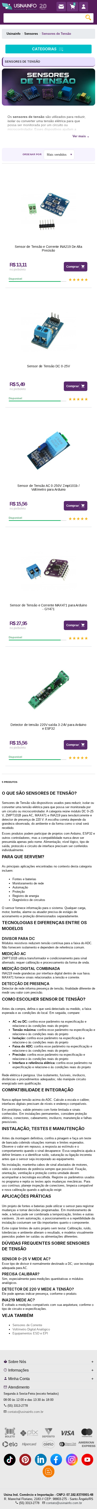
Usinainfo (13, 33)
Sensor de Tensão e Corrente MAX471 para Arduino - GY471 (48, 607)
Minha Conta (18, 1379)
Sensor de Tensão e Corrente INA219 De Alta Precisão (48, 249)
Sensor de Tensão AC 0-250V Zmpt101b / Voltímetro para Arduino (48, 488)
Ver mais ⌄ (81, 136)
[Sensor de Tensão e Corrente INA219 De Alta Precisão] (48, 211)
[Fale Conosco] (61, 6)
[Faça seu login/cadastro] (83, 6)
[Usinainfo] (24, 5)
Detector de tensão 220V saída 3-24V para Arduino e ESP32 (48, 727)
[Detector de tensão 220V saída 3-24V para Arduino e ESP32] (48, 689)
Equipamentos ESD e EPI (30, 1333)
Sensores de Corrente (27, 1325)
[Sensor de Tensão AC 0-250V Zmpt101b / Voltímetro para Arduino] (48, 450)
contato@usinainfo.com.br (25, 1412)
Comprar (72, 266)
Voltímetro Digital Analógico (31, 1329)
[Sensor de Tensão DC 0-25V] (48, 331)
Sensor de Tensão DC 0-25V (48, 366)
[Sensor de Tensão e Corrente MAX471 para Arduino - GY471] (48, 570)
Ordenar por (32, 154)
